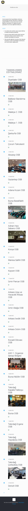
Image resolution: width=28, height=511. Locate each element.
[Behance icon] (17, 506)
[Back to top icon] (14, 499)
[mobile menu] (26, 2)
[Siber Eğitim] (3, 2)
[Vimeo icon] (14, 506)
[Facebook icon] (11, 506)
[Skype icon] (10, 506)
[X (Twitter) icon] (13, 506)
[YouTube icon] (16, 506)
